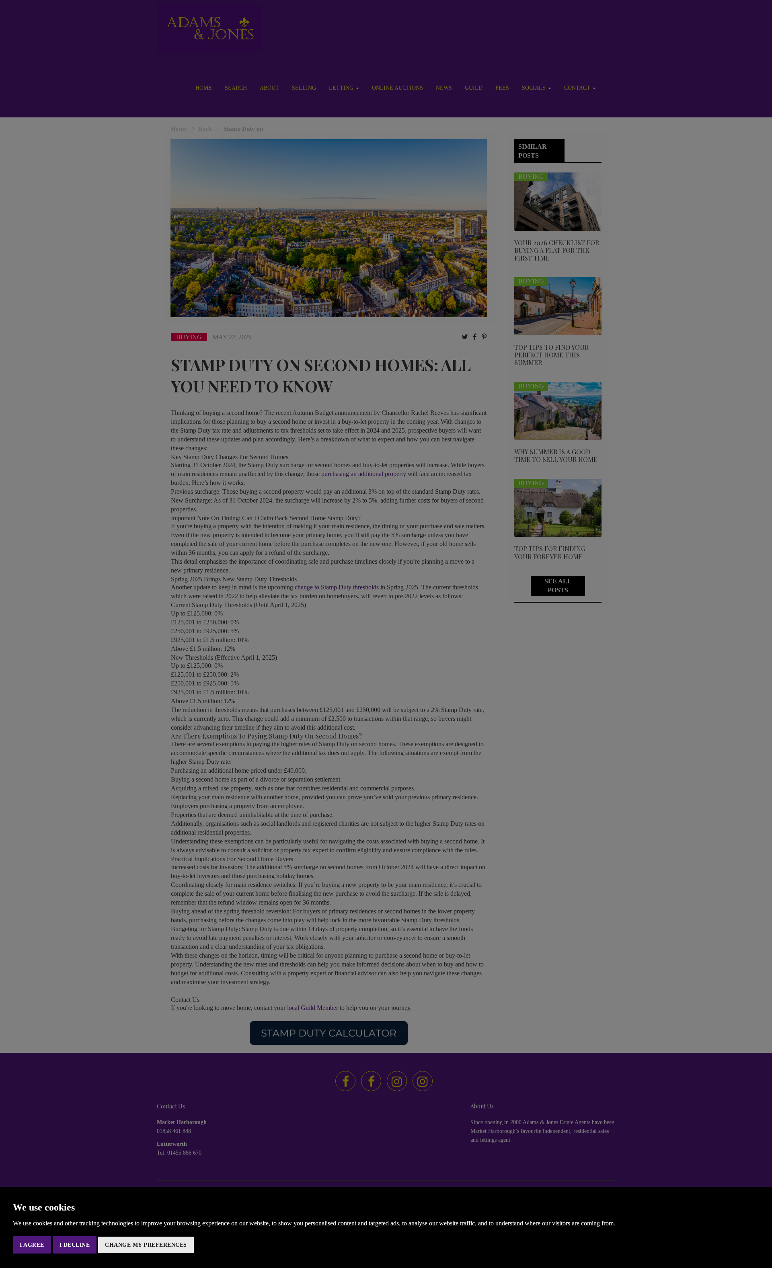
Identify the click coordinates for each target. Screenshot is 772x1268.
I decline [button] (75, 1245)
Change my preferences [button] (146, 1245)
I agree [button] (32, 1245)
